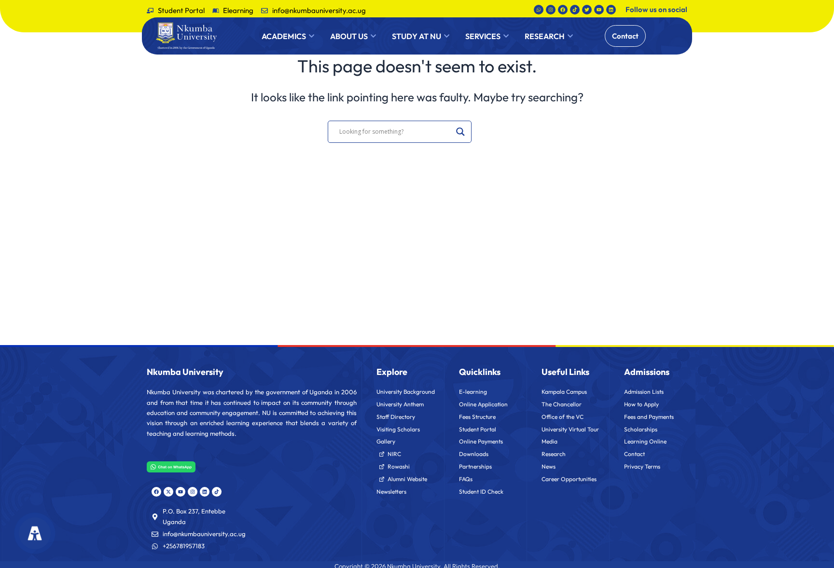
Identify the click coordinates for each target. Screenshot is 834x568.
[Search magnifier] (460, 132)
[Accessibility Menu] (35, 533)
